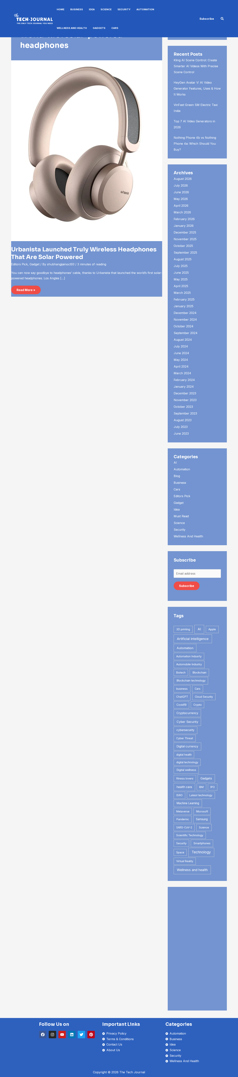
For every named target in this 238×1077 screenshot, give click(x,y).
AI (175, 462)
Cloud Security (204, 696)
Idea (92, 9)
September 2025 (185, 252)
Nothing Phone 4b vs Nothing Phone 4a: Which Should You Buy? (195, 143)
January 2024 (184, 386)
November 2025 (185, 239)
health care (184, 787)
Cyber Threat (184, 738)
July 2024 (181, 346)
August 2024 (183, 339)
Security (124, 9)
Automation (145, 9)
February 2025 (184, 299)
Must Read (181, 516)
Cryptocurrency (187, 713)
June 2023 (181, 433)
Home (60, 9)
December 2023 (185, 393)
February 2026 (184, 219)
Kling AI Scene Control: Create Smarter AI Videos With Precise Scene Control (196, 66)
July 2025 (181, 266)
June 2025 (181, 272)
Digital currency (187, 746)
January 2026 (184, 226)
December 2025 (185, 232)
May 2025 (181, 279)
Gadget (34, 264)
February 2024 (184, 380)
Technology (201, 852)
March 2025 (182, 293)
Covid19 (181, 704)
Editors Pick (19, 264)
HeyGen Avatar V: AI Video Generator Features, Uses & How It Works (197, 88)
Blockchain (199, 672)
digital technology (187, 762)
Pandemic (182, 819)
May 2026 (181, 199)
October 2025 (183, 246)
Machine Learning (187, 803)
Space (180, 852)
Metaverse (182, 811)
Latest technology (200, 795)
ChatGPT (182, 696)
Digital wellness (186, 770)
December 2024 (185, 313)
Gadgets (99, 27)
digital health (184, 754)
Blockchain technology (190, 680)
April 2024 (181, 366)
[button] (207, 18)
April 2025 (181, 286)
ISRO (179, 795)
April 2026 (181, 205)
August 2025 (183, 259)
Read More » (25, 289)
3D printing (183, 629)
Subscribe (186, 586)
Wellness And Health (72, 27)
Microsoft (202, 811)
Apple (212, 629)
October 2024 (183, 326)
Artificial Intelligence (193, 639)
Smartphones (202, 843)
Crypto (197, 704)
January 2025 (183, 306)
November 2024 (185, 319)
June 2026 (181, 192)
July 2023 (181, 427)
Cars (114, 27)
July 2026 (181, 185)
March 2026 (182, 212)
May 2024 (181, 360)
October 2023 (183, 407)
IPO (212, 787)
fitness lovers (184, 778)
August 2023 (183, 420)
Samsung (202, 819)
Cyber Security (187, 722)
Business (76, 9)
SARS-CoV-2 (184, 827)
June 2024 (181, 353)
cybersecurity (185, 730)
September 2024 (185, 333)
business (182, 688)
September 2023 (185, 413)
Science (106, 9)
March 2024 (182, 373)
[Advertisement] (197, 949)
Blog (177, 476)
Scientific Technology (189, 835)
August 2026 (183, 179)
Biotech (181, 672)
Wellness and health (192, 870)
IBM (201, 787)
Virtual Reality (184, 861)
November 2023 (185, 400)
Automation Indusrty (189, 656)
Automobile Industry (189, 664)
